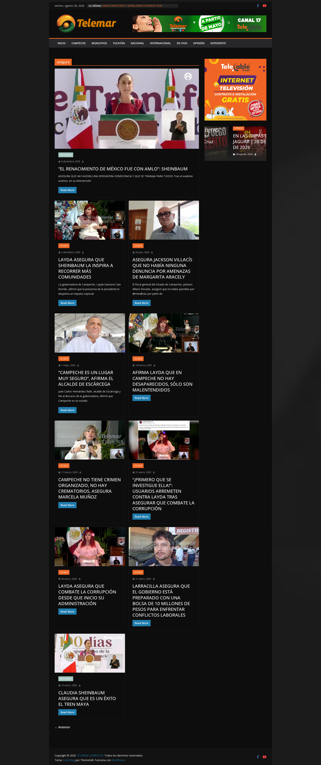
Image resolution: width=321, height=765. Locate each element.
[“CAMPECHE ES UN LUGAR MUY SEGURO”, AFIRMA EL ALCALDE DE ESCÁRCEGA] (90, 333)
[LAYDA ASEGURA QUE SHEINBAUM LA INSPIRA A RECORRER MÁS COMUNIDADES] (90, 220)
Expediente (218, 43)
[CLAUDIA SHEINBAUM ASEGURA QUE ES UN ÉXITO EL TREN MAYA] (90, 653)
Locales (64, 245)
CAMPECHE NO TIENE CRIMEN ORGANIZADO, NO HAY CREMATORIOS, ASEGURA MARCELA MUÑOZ (89, 488)
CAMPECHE (79, 43)
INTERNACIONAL (160, 43)
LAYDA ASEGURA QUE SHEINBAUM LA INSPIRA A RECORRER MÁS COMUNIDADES (85, 268)
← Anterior (62, 727)
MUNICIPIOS (99, 43)
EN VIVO (182, 43)
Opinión (214, 128)
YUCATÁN (119, 43)
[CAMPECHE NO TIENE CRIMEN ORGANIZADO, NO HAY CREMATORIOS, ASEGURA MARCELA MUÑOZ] (90, 440)
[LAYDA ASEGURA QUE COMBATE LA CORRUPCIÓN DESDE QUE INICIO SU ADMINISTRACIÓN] (90, 546)
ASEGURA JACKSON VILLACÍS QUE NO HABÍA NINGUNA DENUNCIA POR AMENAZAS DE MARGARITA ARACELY (162, 268)
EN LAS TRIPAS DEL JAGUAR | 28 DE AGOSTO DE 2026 (235, 141)
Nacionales (66, 155)
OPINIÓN (199, 43)
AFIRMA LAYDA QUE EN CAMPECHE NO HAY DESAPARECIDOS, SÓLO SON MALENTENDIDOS (162, 381)
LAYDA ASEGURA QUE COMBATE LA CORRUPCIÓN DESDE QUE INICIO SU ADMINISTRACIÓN (87, 594)
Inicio (62, 43)
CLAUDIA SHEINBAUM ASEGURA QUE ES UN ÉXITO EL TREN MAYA (87, 698)
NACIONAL (137, 43)
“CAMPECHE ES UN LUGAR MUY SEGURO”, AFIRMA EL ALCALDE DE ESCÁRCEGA (86, 378)
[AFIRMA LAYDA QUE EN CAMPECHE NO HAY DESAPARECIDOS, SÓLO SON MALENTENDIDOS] (164, 333)
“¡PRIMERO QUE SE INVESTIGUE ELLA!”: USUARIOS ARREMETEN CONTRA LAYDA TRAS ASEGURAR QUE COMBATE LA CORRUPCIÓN (163, 493)
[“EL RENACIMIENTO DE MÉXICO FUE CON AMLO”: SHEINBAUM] (127, 109)
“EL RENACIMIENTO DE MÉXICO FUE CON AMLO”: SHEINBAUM (123, 169)
